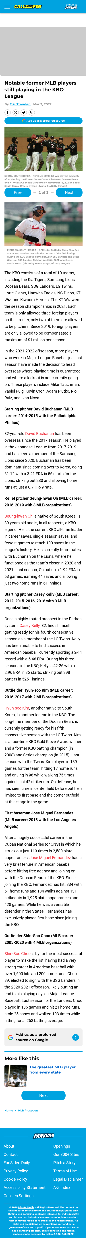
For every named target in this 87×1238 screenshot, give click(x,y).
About (9, 1146)
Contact (11, 1154)
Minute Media (26, 1207)
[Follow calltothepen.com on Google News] (75, 1037)
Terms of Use (65, 1171)
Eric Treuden (20, 104)
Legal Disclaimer (68, 1179)
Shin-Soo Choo (17, 953)
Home (8, 1110)
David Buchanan (39, 433)
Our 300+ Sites (66, 1154)
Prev (18, 192)
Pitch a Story (64, 1162)
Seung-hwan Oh (18, 516)
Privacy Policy (16, 1171)
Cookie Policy (15, 1179)
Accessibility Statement (25, 1187)
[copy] (32, 112)
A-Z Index (61, 1187)
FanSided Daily (17, 1162)
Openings (61, 1146)
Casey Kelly (29, 625)
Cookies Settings (18, 1195)
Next (69, 192)
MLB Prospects (28, 1110)
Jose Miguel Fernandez (50, 857)
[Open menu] (7, 6)
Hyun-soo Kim (16, 708)
